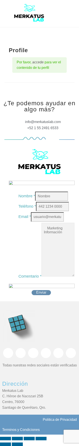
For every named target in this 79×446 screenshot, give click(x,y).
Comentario (29, 276)
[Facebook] (8, 353)
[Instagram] (21, 353)
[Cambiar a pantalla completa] (17, 438)
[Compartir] (29, 438)
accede (38, 62)
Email (24, 216)
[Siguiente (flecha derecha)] (17, 444)
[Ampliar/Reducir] (5, 438)
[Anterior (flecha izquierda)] (5, 444)
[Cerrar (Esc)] (41, 438)
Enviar (41, 292)
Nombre (26, 196)
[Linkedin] (71, 353)
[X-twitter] (58, 353)
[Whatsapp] (33, 353)
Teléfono (27, 206)
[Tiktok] (46, 353)
